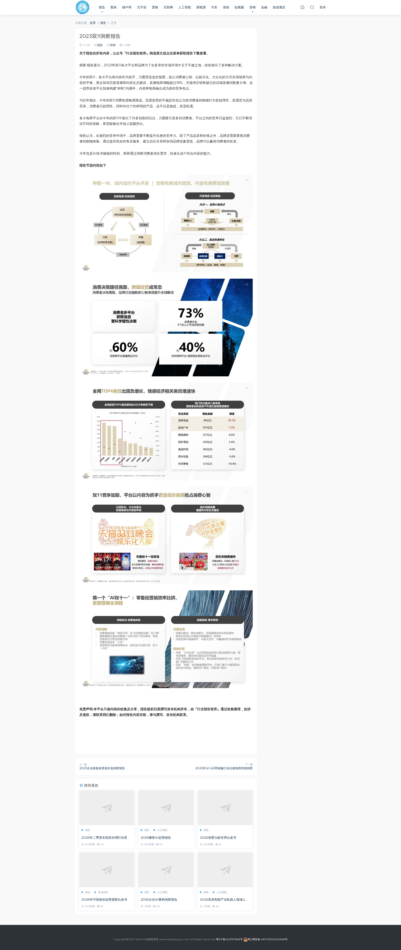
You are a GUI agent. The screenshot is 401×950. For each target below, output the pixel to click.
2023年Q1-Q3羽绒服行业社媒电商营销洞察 (224, 768)
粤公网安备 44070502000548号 (268, 939)
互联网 (168, 7)
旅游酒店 (279, 7)
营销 (252, 7)
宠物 (155, 7)
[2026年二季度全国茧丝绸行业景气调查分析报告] (106, 807)
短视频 (239, 7)
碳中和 (127, 7)
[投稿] (302, 7)
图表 (113, 7)
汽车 (214, 7)
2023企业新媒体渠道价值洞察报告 (102, 768)
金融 (264, 7)
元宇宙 (141, 7)
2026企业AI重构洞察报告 (159, 899)
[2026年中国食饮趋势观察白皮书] (106, 870)
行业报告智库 (82, 7)
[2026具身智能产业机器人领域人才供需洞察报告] (225, 870)
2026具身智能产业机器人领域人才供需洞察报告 (224, 900)
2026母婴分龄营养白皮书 (218, 837)
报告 (102, 7)
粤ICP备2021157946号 (229, 939)
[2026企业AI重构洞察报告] (165, 870)
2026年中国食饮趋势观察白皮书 (104, 899)
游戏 (226, 7)
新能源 (201, 7)
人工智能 (184, 7)
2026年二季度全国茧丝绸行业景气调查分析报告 (105, 838)
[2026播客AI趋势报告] (165, 807)
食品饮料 (103, 892)
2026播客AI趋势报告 (156, 837)
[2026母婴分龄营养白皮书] (225, 807)
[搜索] (312, 7)
